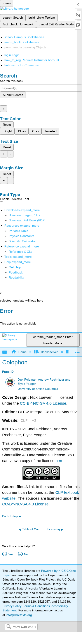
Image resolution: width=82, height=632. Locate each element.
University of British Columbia (38, 388)
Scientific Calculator (22, 241)
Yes (10, 554)
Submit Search (13, 95)
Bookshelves (49, 352)
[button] (16, 272)
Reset (7, 124)
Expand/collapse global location (77, 350)
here (59, 461)
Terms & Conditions (36, 606)
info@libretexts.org (18, 615)
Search (9, 626)
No (26, 554)
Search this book (11, 81)
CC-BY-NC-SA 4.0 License (43, 403)
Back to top (10, 516)
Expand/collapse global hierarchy (7, 352)
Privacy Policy (11, 606)
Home (22, 352)
